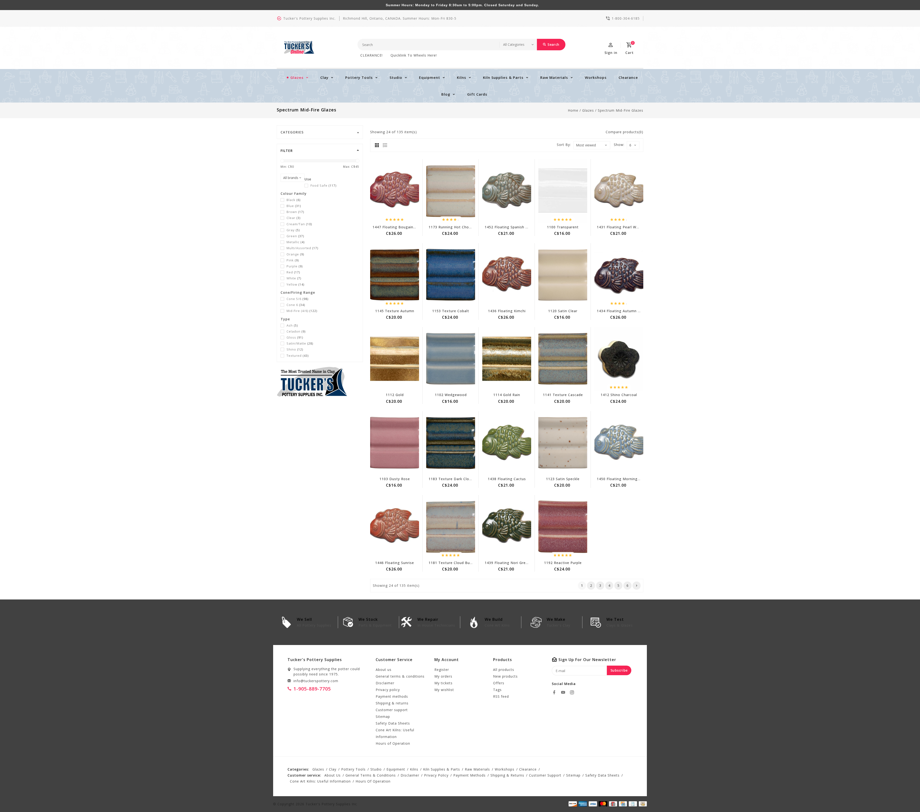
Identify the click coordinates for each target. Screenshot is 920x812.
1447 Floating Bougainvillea (397, 227)
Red (293, 272)
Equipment (429, 77)
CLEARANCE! (371, 55)
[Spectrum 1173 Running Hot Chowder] (450, 191)
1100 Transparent (563, 227)
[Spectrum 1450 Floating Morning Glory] (618, 443)
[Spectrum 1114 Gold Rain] (506, 359)
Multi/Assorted (302, 248)
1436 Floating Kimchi (507, 311)
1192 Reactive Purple (563, 562)
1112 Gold (395, 394)
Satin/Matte (300, 343)
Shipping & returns (392, 703)
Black (293, 200)
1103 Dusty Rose (395, 479)
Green (295, 236)
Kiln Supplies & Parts (503, 77)
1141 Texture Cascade (563, 394)
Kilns (461, 77)
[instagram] (573, 692)
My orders (443, 676)
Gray (293, 230)
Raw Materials (554, 77)
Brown (295, 212)
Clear (293, 218)
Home (573, 110)
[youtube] (564, 692)
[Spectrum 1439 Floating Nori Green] (506, 527)
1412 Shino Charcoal (619, 394)
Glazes (297, 77)
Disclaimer (385, 683)
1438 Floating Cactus (507, 479)
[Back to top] (905, 797)
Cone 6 (296, 305)
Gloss (295, 337)
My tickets (443, 683)
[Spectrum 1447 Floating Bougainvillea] (394, 191)
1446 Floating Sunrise (394, 562)
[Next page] (636, 586)
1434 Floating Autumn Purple (623, 311)
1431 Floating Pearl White (620, 227)
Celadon (296, 331)
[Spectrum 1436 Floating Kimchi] (506, 275)
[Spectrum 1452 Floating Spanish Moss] (506, 191)
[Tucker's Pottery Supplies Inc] (299, 47)
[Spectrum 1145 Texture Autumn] (394, 275)
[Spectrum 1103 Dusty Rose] (394, 443)
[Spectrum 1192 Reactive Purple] (562, 527)
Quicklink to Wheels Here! (414, 55)
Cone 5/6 (297, 299)
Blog (445, 94)
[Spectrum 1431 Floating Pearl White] (618, 191)
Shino (295, 349)
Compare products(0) (624, 132)
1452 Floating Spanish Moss (510, 227)
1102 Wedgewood (451, 394)
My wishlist (444, 689)
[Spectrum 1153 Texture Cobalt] (450, 275)
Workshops (596, 77)
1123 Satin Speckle (563, 479)
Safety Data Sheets (393, 723)
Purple (295, 266)
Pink (293, 260)
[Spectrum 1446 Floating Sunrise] (394, 527)
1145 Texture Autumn (394, 311)
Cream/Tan (299, 224)
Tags (497, 689)
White (294, 278)
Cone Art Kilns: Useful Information (395, 733)
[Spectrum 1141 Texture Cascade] (562, 359)
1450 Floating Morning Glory (622, 479)
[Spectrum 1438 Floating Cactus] (506, 443)
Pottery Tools (359, 77)
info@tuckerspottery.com (315, 681)
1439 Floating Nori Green (507, 562)
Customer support (392, 710)
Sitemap (383, 716)
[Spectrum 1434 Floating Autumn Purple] (618, 275)
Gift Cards (477, 94)
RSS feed (501, 696)
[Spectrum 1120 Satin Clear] (562, 275)
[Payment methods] (642, 803)
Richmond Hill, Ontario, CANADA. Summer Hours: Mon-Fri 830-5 (399, 18)
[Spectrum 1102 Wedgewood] (450, 359)
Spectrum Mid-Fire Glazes (620, 110)
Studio (396, 77)
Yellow (295, 284)
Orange (295, 254)
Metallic (296, 242)
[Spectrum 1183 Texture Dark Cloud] (450, 443)
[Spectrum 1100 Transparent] (562, 191)
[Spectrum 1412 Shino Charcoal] (618, 359)
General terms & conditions (400, 676)
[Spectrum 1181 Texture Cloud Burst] (450, 527)
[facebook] (555, 692)
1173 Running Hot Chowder (453, 227)
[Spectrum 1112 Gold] (394, 359)
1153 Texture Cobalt (450, 311)
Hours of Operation (393, 743)
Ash (292, 325)
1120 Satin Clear (562, 311)
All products (503, 669)
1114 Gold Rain (506, 394)
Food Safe (323, 185)
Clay (324, 77)
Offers (498, 683)
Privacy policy (388, 689)
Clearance (628, 77)
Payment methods (392, 696)
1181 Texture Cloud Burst (452, 562)
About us (383, 669)
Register (441, 669)
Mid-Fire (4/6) (302, 311)
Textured (298, 355)
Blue (294, 206)
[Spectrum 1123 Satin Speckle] (562, 443)
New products (505, 676)
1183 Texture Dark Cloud (451, 479)
